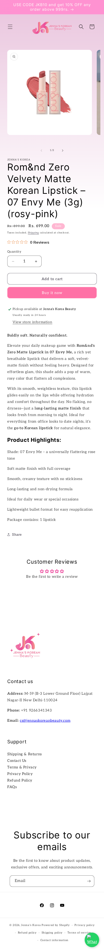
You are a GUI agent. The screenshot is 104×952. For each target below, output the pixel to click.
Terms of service (79, 932)
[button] (10, 26)
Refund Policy (19, 780)
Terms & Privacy (22, 767)
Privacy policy (84, 925)
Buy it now (52, 293)
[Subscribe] (88, 881)
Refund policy (27, 932)
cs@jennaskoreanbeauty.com (45, 720)
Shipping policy (52, 932)
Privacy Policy (20, 774)
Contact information (54, 940)
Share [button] (17, 535)
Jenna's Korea (31, 925)
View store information (32, 322)
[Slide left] (41, 150)
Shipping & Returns (24, 754)
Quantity (14, 252)
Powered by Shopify (56, 925)
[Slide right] (62, 150)
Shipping (33, 232)
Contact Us (16, 760)
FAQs (12, 787)
